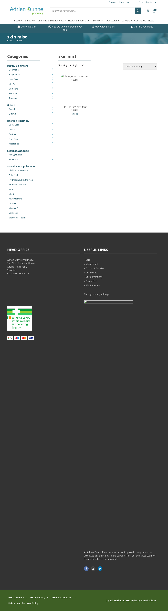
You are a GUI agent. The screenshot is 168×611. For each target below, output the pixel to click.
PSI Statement (93, 285)
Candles (13, 109)
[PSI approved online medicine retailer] (19, 329)
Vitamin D (14, 208)
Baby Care (14, 124)
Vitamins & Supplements (51, 20)
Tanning (13, 98)
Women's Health (17, 217)
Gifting (11, 105)
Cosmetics (14, 69)
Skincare (13, 93)
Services (97, 20)
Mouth (12, 194)
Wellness (13, 212)
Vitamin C (14, 203)
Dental (12, 129)
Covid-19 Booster (94, 268)
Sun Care (13, 159)
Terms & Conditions (62, 597)
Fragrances (14, 74)
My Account (124, 2)
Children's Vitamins (18, 170)
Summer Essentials (18, 150)
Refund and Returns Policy (23, 603)
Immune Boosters (18, 184)
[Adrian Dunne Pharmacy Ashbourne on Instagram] (93, 568)
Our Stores (111, 20)
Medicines (14, 143)
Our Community (93, 276)
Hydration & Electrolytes (21, 179)
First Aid (13, 134)
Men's (12, 83)
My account (91, 264)
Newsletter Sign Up (147, 2)
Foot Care (14, 138)
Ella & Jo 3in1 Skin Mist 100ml (75, 108)
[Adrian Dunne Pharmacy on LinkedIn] (100, 568)
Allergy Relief (15, 154)
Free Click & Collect (104, 26)
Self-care (13, 88)
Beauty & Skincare (24, 20)
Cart (87, 259)
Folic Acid (13, 175)
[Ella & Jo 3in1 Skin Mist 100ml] (74, 89)
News (151, 20)
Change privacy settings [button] (96, 294)
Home (10, 40)
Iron (11, 189)
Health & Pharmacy (78, 20)
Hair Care (13, 79)
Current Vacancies (143, 26)
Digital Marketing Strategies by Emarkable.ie (131, 600)
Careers (112, 2)
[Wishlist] (148, 11)
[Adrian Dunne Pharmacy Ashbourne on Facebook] (86, 568)
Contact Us (140, 20)
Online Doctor (28, 26)
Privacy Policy (37, 597)
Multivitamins (15, 198)
